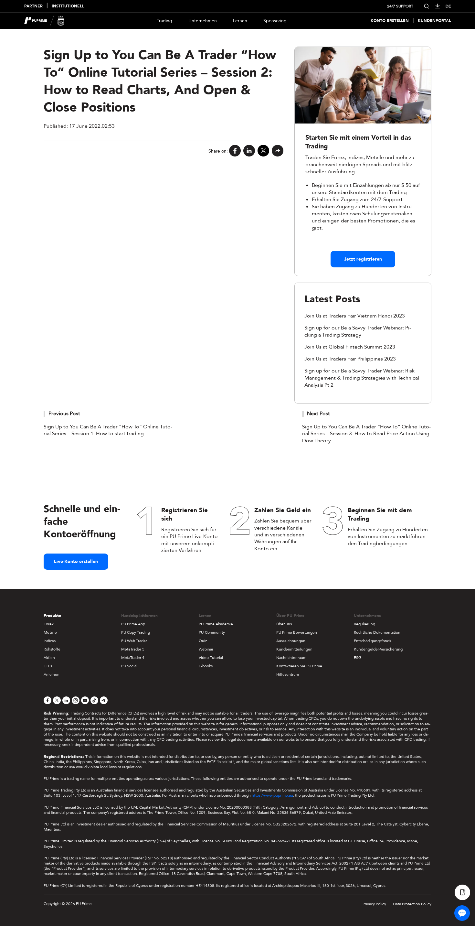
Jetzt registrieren (363, 259)
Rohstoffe (52, 649)
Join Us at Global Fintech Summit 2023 (349, 346)
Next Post (318, 413)
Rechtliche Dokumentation (377, 632)
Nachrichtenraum (291, 657)
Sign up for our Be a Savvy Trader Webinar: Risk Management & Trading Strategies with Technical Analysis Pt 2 (361, 378)
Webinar (206, 649)
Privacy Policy (374, 904)
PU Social (129, 666)
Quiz (203, 640)
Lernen (240, 21)
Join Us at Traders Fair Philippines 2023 (350, 358)
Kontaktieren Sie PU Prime (299, 666)
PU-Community (212, 632)
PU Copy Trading (135, 632)
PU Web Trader (134, 640)
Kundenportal (434, 20)
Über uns (284, 624)
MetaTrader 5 (132, 649)
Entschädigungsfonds (372, 640)
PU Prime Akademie (216, 624)
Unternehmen (202, 21)
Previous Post (64, 413)
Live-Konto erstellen (76, 561)
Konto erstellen (390, 20)
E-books (206, 666)
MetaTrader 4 (132, 657)
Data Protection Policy (412, 904)
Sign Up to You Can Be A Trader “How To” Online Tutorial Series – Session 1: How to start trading (108, 430)
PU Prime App (133, 624)
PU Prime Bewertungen (296, 632)
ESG (357, 657)
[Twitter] (263, 151)
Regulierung (364, 624)
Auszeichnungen (290, 640)
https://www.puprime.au (272, 795)
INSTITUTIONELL (68, 6)
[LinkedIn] (249, 151)
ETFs (48, 666)
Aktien (49, 657)
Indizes (50, 640)
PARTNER (33, 6)
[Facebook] (235, 151)
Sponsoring (275, 21)
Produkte (52, 615)
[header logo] (44, 20)
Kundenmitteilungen (294, 649)
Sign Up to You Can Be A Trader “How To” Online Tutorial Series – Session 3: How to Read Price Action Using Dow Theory (366, 433)
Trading (164, 21)
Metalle (50, 632)
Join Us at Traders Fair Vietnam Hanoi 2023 (354, 315)
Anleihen (51, 674)
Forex (49, 624)
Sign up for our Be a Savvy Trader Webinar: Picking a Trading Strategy (357, 331)
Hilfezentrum (287, 674)
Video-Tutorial (211, 657)
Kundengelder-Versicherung (378, 649)
